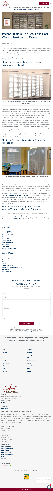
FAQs (3, 262)
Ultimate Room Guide (8, 265)
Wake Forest (6, 374)
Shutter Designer (6, 446)
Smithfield (29, 349)
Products (4, 256)
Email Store (4, 408)
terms (40, 329)
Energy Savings (6, 269)
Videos (4, 263)
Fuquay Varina (30, 360)
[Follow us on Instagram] (7, 466)
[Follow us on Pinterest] (5, 466)
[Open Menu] (50, 3)
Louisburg (29, 355)
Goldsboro (29, 357)
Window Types (6, 237)
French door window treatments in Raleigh (16, 195)
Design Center (5, 450)
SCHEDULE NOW (26, 323)
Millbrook (5, 355)
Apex (4, 349)
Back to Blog (7, 227)
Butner (28, 368)
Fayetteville (6, 363)
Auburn (29, 371)
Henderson (5, 357)
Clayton (5, 366)
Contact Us (4, 460)
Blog (3, 260)
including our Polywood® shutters (36, 128)
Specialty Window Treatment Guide (12, 267)
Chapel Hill (29, 366)
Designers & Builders (7, 454)
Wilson (28, 374)
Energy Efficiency (6, 240)
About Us (3, 458)
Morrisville (29, 352)
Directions (4, 402)
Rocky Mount (6, 352)
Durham (29, 363)
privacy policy (14, 330)
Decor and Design (7, 238)
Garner (4, 360)
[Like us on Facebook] (2, 466)
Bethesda (5, 371)
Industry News (6, 244)
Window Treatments (7, 448)
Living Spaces (6, 246)
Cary (4, 368)
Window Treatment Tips (9, 248)
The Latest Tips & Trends (9, 235)
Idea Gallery (5, 258)
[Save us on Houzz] (10, 466)
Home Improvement (7, 242)
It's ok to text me (10, 318)
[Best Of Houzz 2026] (26, 476)
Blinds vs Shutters (7, 271)
